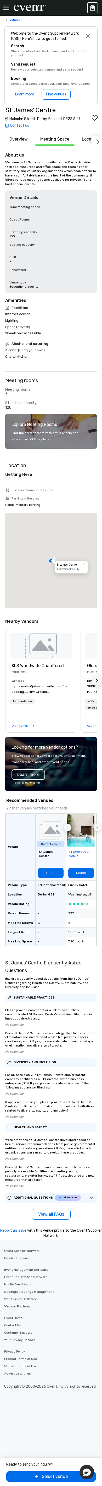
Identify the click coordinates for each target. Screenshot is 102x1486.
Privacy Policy (14, 1351)
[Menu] (6, 8)
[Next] (97, 141)
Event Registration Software (25, 1277)
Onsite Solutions (16, 1258)
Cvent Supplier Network (21, 1251)
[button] (51, 560)
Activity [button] (93, 701)
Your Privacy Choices (20, 1340)
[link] (41, 645)
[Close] (88, 36)
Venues (14, 20)
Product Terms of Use (20, 1359)
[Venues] (92, 7)
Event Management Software (26, 1270)
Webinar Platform (17, 1306)
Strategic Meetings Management (29, 1292)
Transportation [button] (22, 701)
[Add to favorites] (95, 118)
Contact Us (12, 1325)
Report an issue (13, 1230)
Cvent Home (13, 1318)
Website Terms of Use (20, 1366)
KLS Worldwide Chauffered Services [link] (41, 665)
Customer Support (18, 1332)
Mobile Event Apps (17, 1284)
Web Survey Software (20, 1299)
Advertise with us (17, 1373)
